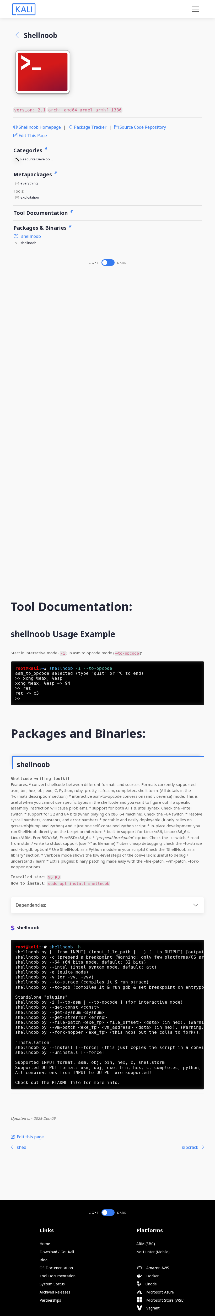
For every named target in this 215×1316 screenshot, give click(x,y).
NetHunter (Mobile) (153, 1251)
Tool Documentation (41, 212)
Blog (43, 1259)
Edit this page (32, 135)
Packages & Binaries (40, 227)
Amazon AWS (157, 1267)
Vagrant (152, 1308)
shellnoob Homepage (39, 127)
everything (29, 183)
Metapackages (33, 174)
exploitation (29, 197)
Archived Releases (55, 1292)
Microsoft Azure (159, 1292)
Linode (150, 1283)
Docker (152, 1275)
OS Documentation (56, 1267)
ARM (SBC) (145, 1243)
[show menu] (195, 9)
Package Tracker (89, 127)
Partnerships (50, 1300)
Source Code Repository (142, 127)
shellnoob (30, 236)
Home (45, 1243)
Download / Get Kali (57, 1251)
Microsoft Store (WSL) (165, 1300)
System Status (52, 1283)
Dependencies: (30, 905)
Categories (28, 150)
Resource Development (37, 159)
